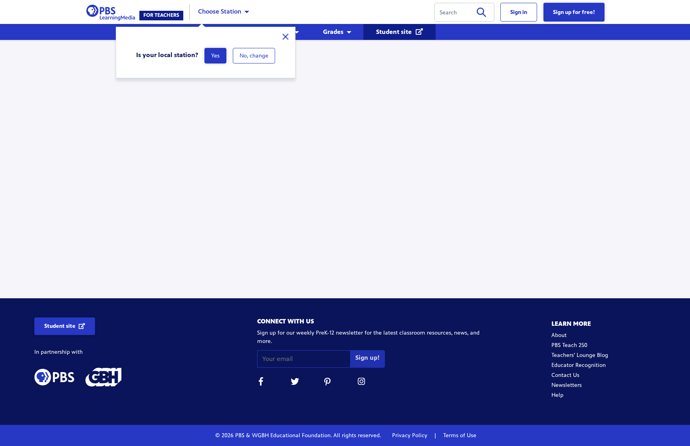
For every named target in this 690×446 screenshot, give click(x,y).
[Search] (481, 14)
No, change (254, 55)
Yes (215, 55)
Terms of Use (459, 435)
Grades (333, 32)
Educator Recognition (578, 365)
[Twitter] (295, 382)
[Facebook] (261, 382)
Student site (394, 32)
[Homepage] (112, 11)
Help (557, 395)
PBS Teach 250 (569, 345)
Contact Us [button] (565, 375)
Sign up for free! (574, 12)
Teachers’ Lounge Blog (579, 355)
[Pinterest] (328, 382)
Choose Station (219, 11)
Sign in (518, 12)
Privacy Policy (410, 435)
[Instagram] (362, 382)
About (559, 335)
